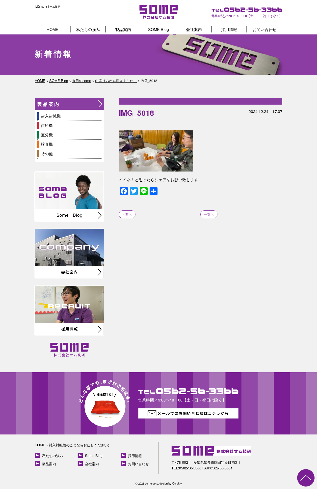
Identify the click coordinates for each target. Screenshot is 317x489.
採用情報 (229, 29)
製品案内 (123, 29)
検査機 (47, 144)
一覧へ (209, 214)
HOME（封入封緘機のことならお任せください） (73, 444)
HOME (52, 29)
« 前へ (127, 214)
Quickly (177, 483)
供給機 (47, 125)
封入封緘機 (51, 116)
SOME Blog (158, 29)
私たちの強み (88, 29)
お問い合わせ (264, 29)
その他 (47, 153)
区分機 (47, 135)
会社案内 (194, 29)
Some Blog (94, 455)
